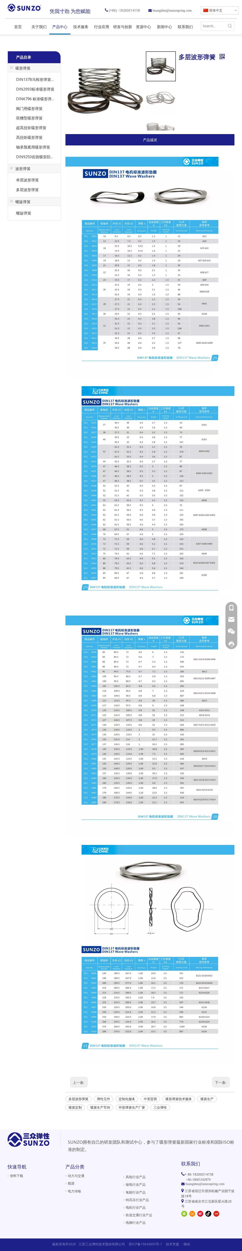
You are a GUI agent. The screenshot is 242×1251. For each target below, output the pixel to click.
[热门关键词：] (230, 26)
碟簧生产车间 (100, 1107)
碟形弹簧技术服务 (178, 1099)
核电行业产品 (136, 1184)
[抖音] (208, 1213)
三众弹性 (160, 1107)
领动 (186, 1244)
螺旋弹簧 (23, 213)
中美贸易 (150, 1099)
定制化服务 (127, 1099)
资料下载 (16, 1175)
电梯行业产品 (136, 1222)
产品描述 (150, 139)
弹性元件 (103, 1099)
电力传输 (74, 1191)
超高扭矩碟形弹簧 (31, 127)
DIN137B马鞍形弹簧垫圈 (36, 79)
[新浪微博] (200, 1213)
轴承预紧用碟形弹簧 (33, 147)
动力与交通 (76, 1175)
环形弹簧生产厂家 (132, 1107)
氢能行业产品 (136, 1192)
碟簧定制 (75, 1107)
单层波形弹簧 (27, 180)
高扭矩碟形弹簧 (29, 137)
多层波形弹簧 (27, 189)
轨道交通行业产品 (139, 1215)
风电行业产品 (136, 1177)
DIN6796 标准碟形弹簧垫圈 (36, 98)
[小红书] (216, 1213)
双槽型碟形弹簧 (29, 118)
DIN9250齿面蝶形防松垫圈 (36, 156)
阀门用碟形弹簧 (29, 108)
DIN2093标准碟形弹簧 (35, 89)
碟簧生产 (207, 1099)
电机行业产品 (136, 1207)
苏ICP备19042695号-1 (145, 1244)
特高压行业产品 (137, 1200)
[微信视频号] (192, 1213)
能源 (71, 1183)
